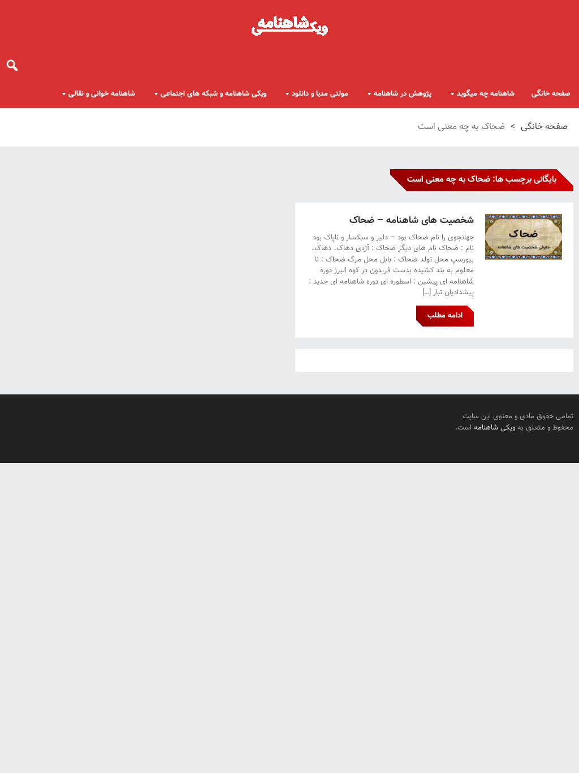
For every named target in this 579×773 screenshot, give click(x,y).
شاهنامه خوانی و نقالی (101, 94)
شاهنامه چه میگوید (486, 94)
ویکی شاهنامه (494, 427)
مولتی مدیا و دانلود (320, 94)
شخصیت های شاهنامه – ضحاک (411, 221)
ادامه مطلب (445, 315)
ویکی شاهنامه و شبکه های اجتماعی (213, 94)
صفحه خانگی (551, 94)
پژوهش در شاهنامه (402, 94)
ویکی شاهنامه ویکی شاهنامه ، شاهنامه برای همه (289, 25)
